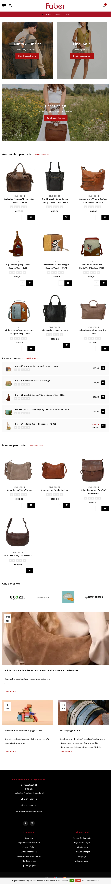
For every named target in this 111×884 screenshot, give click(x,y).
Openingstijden (29, 865)
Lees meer (9, 691)
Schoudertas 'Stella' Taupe (19, 490)
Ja (72, 881)
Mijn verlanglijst (82, 852)
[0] (103, 6)
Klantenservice (29, 861)
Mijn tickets (82, 847)
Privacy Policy (28, 847)
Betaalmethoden (29, 852)
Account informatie (82, 838)
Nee (78, 881)
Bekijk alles (31, 358)
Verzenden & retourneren (29, 856)
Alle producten (82, 861)
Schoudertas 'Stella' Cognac (54, 490)
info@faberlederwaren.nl (30, 811)
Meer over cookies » (90, 881)
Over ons (29, 838)
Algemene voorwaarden (29, 842)
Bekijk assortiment (27, 56)
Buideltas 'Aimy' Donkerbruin (18, 556)
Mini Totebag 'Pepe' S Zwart (54, 330)
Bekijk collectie (42, 154)
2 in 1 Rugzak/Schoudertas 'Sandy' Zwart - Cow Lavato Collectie (55, 202)
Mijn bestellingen (82, 842)
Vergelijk (82, 856)
